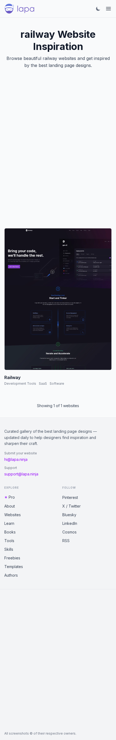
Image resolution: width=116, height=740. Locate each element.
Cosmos (69, 532)
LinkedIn (69, 523)
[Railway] (58, 299)
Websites (12, 514)
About (9, 506)
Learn (9, 523)
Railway (12, 377)
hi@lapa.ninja (16, 459)
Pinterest (70, 497)
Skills (8, 549)
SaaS (43, 383)
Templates (13, 566)
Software (57, 383)
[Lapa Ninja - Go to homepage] (19, 8)
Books (10, 532)
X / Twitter (71, 506)
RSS (66, 540)
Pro (12, 497)
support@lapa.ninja (21, 474)
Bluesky (69, 514)
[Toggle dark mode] (98, 8)
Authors (11, 575)
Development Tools (20, 383)
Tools (9, 540)
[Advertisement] (58, 155)
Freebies (12, 558)
